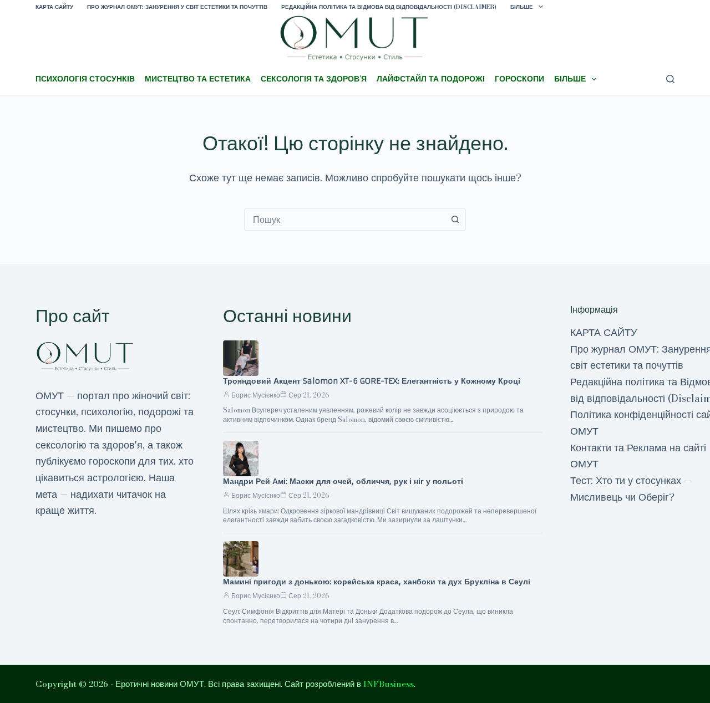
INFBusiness (388, 683)
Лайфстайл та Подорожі (431, 79)
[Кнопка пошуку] (454, 219)
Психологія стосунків (85, 79)
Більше (521, 7)
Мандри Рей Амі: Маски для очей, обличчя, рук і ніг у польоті (343, 481)
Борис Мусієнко (255, 395)
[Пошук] (670, 79)
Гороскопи (519, 79)
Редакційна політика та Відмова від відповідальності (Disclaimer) (388, 7)
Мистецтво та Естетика (198, 79)
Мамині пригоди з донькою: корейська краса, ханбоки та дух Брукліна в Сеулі (376, 582)
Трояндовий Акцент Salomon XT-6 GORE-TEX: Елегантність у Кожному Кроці (371, 381)
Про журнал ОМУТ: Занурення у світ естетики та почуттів (177, 7)
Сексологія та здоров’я (314, 79)
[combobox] (344, 219)
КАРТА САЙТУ (54, 7)
